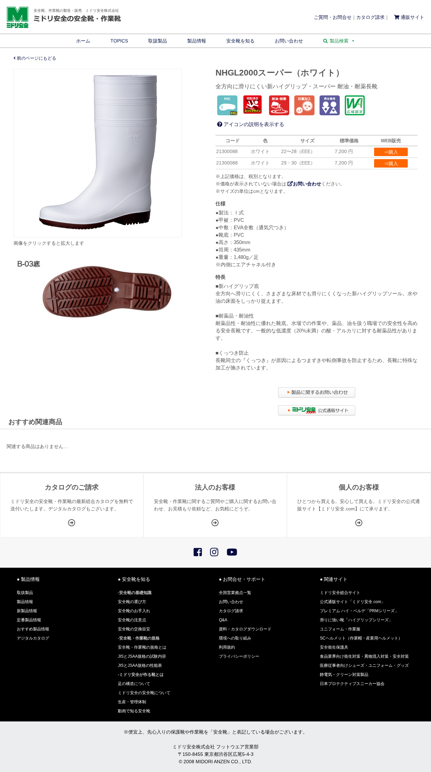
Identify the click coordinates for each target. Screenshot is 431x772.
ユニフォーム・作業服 (340, 629)
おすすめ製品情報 (33, 629)
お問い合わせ (289, 40)
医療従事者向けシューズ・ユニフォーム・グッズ (364, 665)
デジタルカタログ (33, 638)
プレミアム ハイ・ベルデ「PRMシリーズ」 (359, 610)
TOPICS (119, 40)
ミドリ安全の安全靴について (144, 692)
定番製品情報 (29, 620)
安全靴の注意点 (132, 620)
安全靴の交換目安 (134, 629)
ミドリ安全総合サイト (340, 592)
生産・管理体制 (132, 702)
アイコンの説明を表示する (253, 124)
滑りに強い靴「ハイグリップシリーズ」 (356, 620)
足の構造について (134, 683)
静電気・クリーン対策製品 (344, 674)
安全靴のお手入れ (134, 610)
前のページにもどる (35, 58)
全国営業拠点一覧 (235, 592)
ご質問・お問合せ (333, 17)
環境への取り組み (235, 638)
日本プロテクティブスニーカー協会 (352, 683)
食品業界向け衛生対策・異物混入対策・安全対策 (364, 656)
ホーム (83, 40)
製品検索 (339, 40)
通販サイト (411, 17)
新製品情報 (27, 610)
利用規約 (227, 647)
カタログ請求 (370, 17)
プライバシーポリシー (239, 656)
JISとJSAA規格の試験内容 (142, 656)
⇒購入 (391, 152)
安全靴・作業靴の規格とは (142, 647)
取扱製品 (157, 40)
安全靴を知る (240, 40)
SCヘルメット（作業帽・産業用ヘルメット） (361, 638)
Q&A (223, 620)
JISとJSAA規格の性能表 (140, 665)
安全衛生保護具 (334, 647)
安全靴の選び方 (132, 601)
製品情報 (196, 40)
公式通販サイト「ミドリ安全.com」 (352, 601)
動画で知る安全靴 (134, 711)
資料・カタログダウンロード (245, 629)
